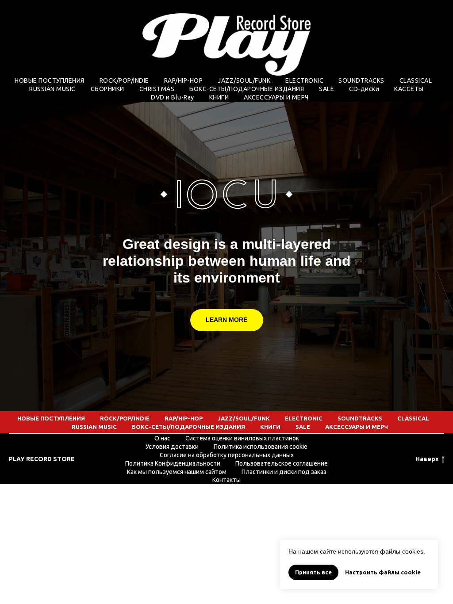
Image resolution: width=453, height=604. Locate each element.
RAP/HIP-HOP (183, 80)
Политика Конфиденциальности (172, 463)
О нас (162, 438)
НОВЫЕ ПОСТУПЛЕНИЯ (49, 80)
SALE (326, 88)
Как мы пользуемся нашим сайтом (176, 471)
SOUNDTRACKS (361, 80)
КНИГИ (219, 97)
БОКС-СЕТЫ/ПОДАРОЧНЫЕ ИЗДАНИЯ (246, 88)
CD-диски (364, 88)
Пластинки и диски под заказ (284, 471)
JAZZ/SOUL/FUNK (244, 80)
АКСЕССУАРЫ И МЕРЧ (276, 97)
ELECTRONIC (304, 80)
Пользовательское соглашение (281, 463)
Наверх (427, 459)
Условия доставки (172, 446)
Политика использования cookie (260, 446)
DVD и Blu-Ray (172, 97)
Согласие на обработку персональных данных (227, 455)
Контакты (226, 479)
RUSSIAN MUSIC (52, 88)
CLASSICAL (415, 80)
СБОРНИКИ (107, 88)
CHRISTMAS (157, 88)
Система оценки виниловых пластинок (242, 438)
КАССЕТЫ (409, 88)
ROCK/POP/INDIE (124, 80)
